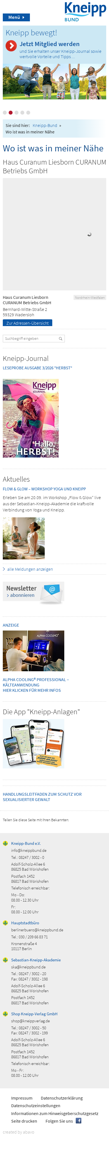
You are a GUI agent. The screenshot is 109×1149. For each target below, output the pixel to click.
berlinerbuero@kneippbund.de (37, 929)
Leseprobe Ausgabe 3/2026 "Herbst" (37, 367)
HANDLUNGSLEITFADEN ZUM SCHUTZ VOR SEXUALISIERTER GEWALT (42, 796)
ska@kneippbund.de (28, 967)
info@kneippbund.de (28, 850)
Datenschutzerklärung (62, 1098)
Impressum (21, 1098)
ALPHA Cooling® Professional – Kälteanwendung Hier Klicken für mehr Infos (36, 685)
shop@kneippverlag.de (30, 1020)
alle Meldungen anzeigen (30, 569)
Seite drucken (24, 1121)
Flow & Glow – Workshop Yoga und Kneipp (44, 489)
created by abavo (18, 1132)
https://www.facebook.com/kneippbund (78, 1120)
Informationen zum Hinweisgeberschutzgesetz (54, 1113)
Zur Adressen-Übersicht (27, 323)
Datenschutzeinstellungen (35, 1105)
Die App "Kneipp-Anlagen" (41, 711)
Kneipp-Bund (45, 125)
